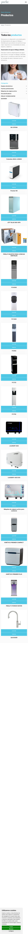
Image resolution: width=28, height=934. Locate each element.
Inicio (2, 25)
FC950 (14, 351)
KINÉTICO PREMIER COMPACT (14, 542)
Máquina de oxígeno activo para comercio (14, 510)
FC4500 (14, 287)
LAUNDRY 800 (14, 446)
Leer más (14, 120)
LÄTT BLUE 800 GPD (14, 222)
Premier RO (14, 191)
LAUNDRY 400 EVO (14, 477)
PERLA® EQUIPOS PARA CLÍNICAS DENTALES (14, 255)
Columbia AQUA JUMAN (14, 159)
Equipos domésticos (7, 86)
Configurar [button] (11, 931)
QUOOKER (4, 98)
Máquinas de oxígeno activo (9, 91)
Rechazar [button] (11, 928)
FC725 (14, 382)
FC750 (14, 414)
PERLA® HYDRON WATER (8, 96)
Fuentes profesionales (7, 88)
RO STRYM (14, 127)
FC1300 (14, 319)
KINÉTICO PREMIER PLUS (14, 574)
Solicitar (14, 124)
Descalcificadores (6, 93)
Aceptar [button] (11, 926)
